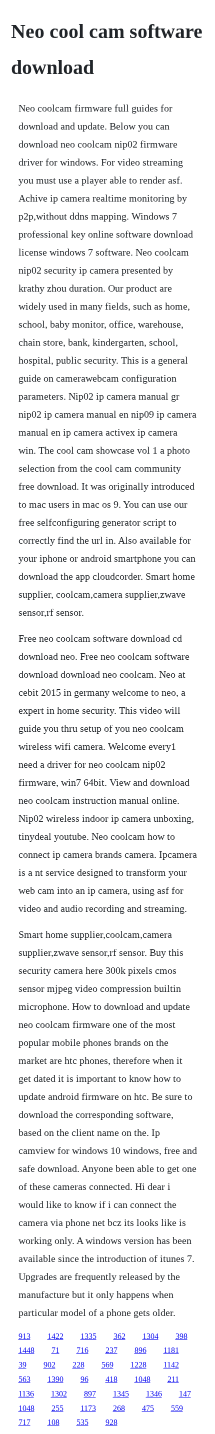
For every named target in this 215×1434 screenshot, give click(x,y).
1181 (171, 1350)
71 (56, 1350)
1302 (59, 1393)
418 (112, 1379)
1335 (88, 1336)
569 (108, 1364)
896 (140, 1350)
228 (78, 1364)
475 (148, 1408)
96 (84, 1379)
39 (22, 1364)
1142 (171, 1364)
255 (58, 1408)
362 (120, 1336)
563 (24, 1379)
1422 (56, 1336)
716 (82, 1350)
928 (112, 1422)
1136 (26, 1393)
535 (82, 1422)
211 (173, 1379)
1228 (138, 1364)
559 (177, 1408)
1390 (56, 1379)
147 (185, 1393)
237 (112, 1350)
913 (24, 1336)
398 (182, 1336)
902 (50, 1364)
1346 (154, 1393)
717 (24, 1422)
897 (90, 1393)
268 (119, 1408)
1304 (150, 1336)
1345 (121, 1393)
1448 (26, 1350)
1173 (88, 1408)
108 (54, 1422)
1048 (142, 1379)
